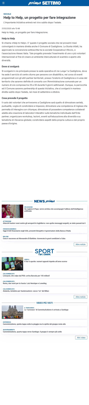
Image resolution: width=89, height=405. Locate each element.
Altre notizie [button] (80, 244)
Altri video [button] (81, 337)
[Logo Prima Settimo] (44, 3)
